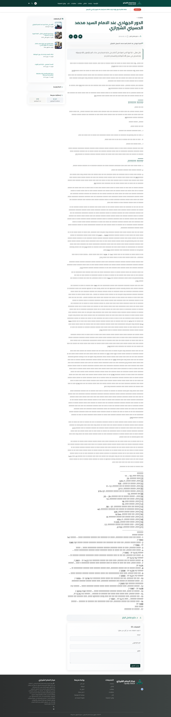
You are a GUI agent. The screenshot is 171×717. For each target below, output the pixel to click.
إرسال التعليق (135, 665)
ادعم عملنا (81, 692)
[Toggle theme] (29, 3)
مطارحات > (140, 17)
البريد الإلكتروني (136, 643)
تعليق (138, 651)
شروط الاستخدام (79, 697)
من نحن (82, 683)
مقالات (80, 3)
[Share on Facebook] (80, 36)
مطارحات (73, 3)
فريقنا (82, 686)
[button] (78, 9)
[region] (85, 9)
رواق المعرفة (62, 3)
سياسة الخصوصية (79, 695)
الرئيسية (96, 3)
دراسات (90, 3)
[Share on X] (75, 36)
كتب (68, 3)
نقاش (85, 3)
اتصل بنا (82, 689)
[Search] (32, 3)
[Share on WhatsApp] (71, 36)
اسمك (138, 635)
